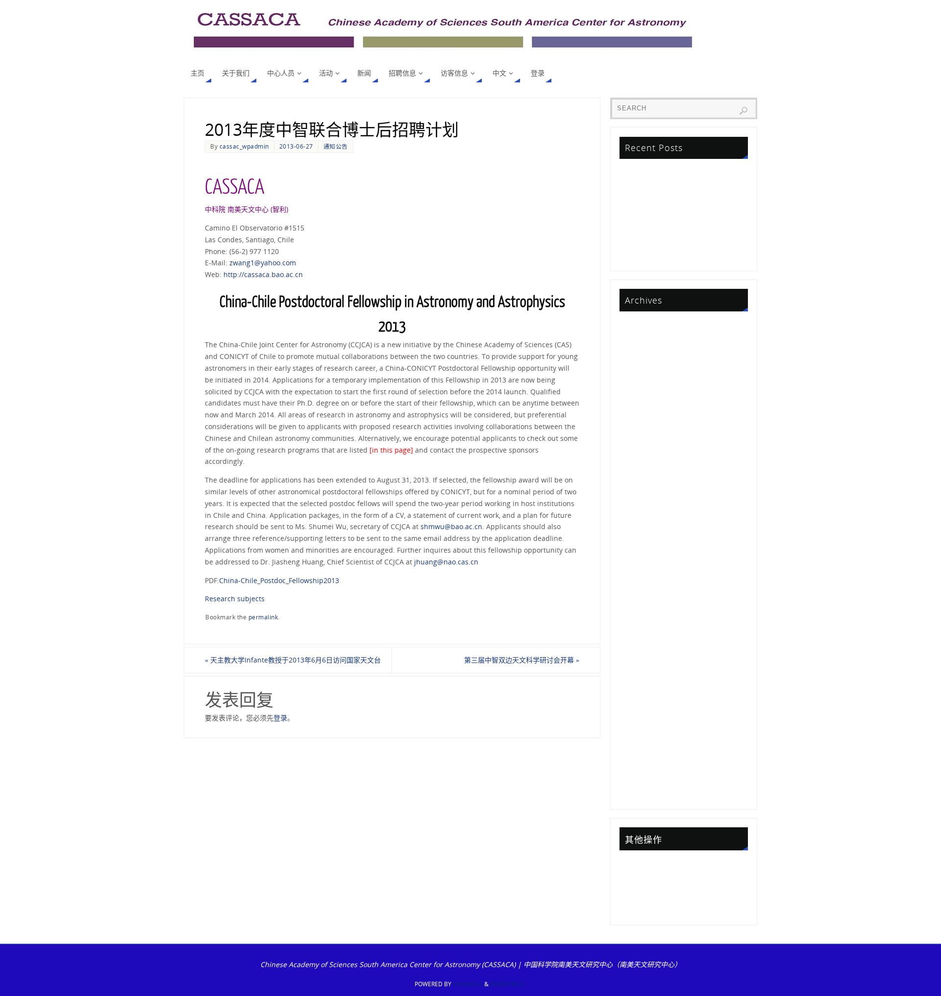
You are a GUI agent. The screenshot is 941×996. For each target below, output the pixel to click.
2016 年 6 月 (640, 608)
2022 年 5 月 (640, 438)
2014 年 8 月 (640, 735)
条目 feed (636, 879)
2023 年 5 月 (640, 410)
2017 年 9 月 (640, 551)
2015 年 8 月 (640, 636)
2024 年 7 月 (640, 368)
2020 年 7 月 (640, 509)
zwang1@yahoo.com (262, 262)
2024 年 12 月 (642, 353)
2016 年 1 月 (640, 622)
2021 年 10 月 (642, 453)
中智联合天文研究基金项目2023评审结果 (683, 227)
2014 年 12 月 (642, 692)
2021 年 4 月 (640, 466)
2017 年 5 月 (640, 580)
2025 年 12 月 (642, 326)
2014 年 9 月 (640, 721)
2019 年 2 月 (640, 523)
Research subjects (235, 598)
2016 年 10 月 (642, 594)
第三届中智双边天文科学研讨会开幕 (521, 659)
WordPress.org (645, 907)
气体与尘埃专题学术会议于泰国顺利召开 (682, 213)
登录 (280, 717)
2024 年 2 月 (640, 382)
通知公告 (335, 146)
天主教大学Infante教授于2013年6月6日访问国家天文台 (293, 659)
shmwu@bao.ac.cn (451, 526)
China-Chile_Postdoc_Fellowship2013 (279, 580)
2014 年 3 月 (640, 749)
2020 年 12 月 (642, 480)
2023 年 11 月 (642, 396)
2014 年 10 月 (642, 707)
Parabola (468, 984)
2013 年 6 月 (640, 791)
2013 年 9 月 (640, 777)
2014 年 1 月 (640, 763)
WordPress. (508, 984)
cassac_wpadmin (244, 146)
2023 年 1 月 (640, 424)
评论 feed (636, 893)
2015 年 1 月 (640, 678)
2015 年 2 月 (640, 664)
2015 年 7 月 (640, 650)
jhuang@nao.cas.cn (446, 561)
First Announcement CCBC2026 (672, 199)
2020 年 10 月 (642, 495)
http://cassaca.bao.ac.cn (263, 274)
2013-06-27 (296, 146)
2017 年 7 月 (640, 565)
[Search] (743, 111)
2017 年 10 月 (642, 537)
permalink (263, 617)
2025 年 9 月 (640, 339)
